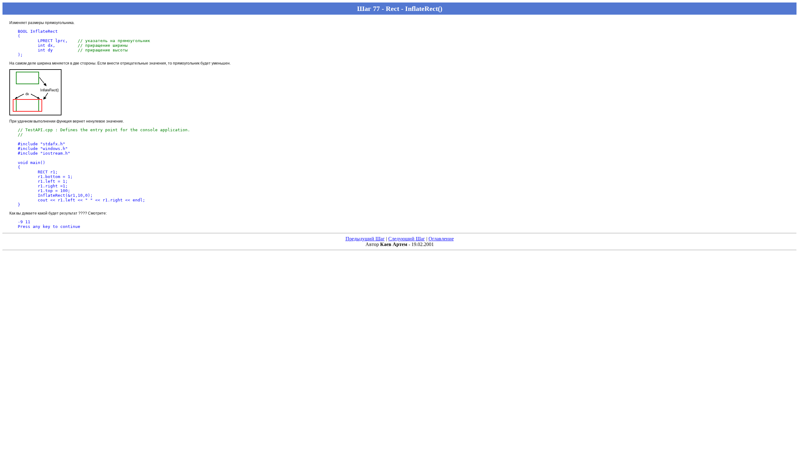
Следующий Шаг (406, 238)
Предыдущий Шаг (365, 238)
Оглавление (441, 238)
